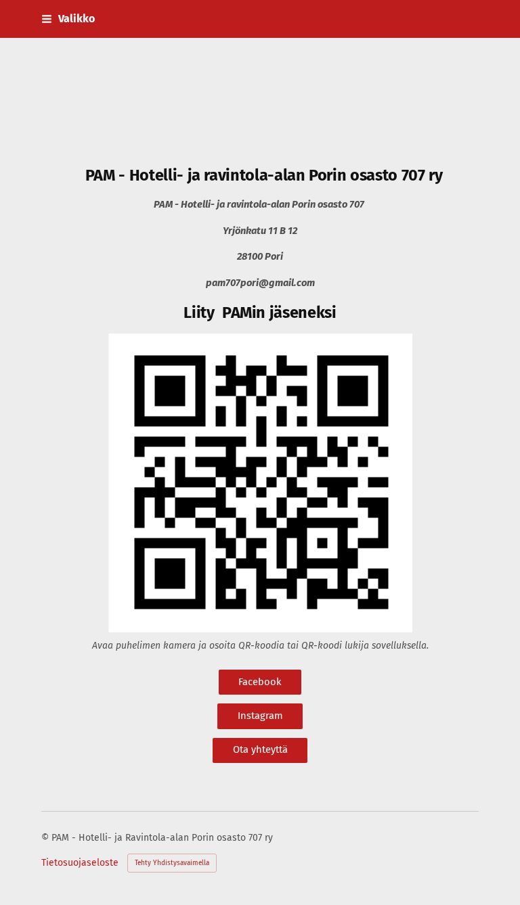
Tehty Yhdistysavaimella (172, 863)
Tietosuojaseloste (79, 863)
